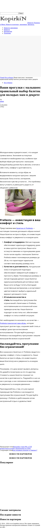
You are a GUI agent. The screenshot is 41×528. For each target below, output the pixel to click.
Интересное (8, 31)
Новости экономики (11, 28)
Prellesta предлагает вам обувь (13, 323)
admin (2, 101)
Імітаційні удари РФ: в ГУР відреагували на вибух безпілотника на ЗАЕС (16, 447)
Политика (7, 33)
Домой (2, 77)
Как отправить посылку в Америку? (25, 450)
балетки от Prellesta (24, 228)
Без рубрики (9, 77)
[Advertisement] (20, 56)
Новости (7, 29)
